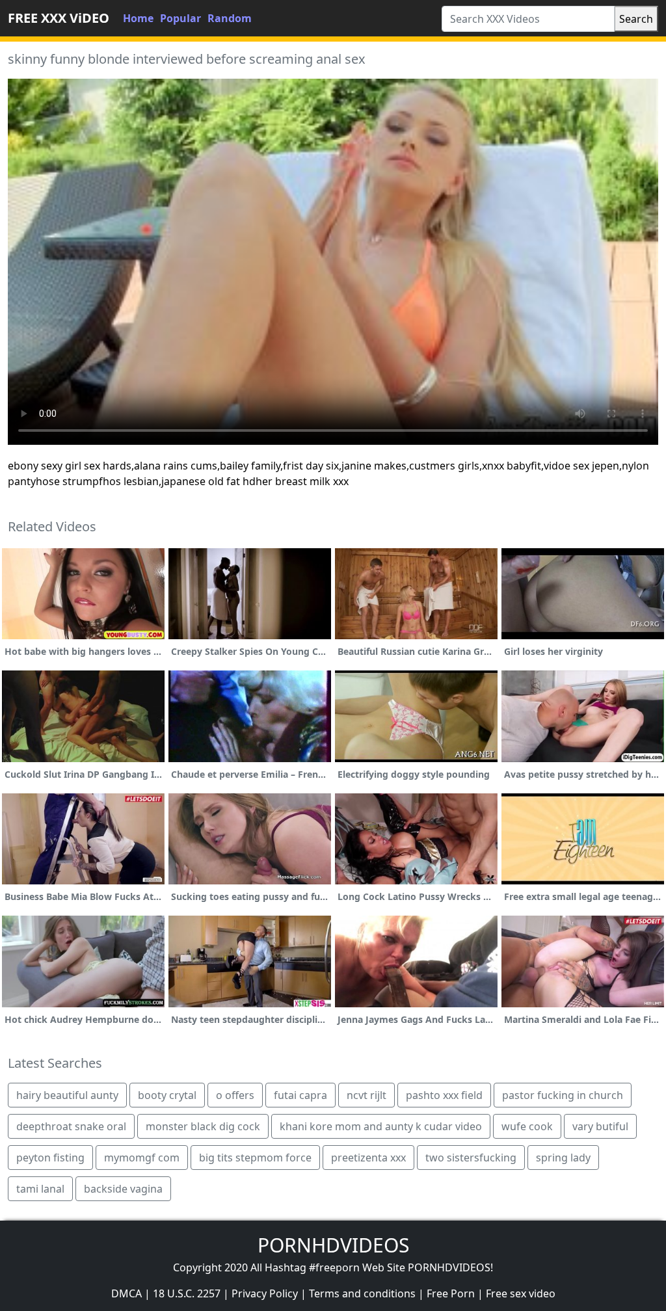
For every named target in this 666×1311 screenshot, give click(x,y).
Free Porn (451, 1293)
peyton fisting (50, 1157)
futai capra (300, 1095)
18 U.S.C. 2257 (186, 1293)
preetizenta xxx (368, 1157)
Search (636, 19)
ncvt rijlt (366, 1095)
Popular (180, 18)
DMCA (126, 1293)
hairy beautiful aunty (67, 1095)
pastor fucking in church (562, 1095)
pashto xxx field (444, 1095)
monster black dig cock (203, 1126)
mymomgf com (142, 1157)
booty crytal (167, 1095)
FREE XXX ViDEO (58, 18)
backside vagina (123, 1189)
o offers (235, 1095)
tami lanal (40, 1189)
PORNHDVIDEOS (333, 1245)
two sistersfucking (470, 1157)
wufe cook (527, 1126)
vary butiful (600, 1126)
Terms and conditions (362, 1293)
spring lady (563, 1157)
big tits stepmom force (255, 1157)
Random (229, 18)
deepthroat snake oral (71, 1126)
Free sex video (520, 1293)
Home (138, 18)
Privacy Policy (265, 1293)
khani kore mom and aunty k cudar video (381, 1126)
